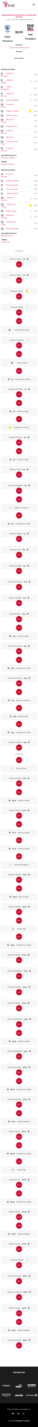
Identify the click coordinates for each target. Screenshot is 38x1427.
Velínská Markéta (12, 181)
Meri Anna (9, 137)
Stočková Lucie (12, 189)
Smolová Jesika (12, 185)
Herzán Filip (5, 242)
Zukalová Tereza (12, 111)
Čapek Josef (13, 48)
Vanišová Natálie (12, 100)
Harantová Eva (6, 236)
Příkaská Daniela (12, 229)
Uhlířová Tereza (12, 115)
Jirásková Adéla (12, 193)
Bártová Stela (11, 211)
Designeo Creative (22, 1421)
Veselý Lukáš (24, 48)
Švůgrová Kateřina (8, 158)
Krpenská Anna (11, 126)
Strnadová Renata (7, 164)
